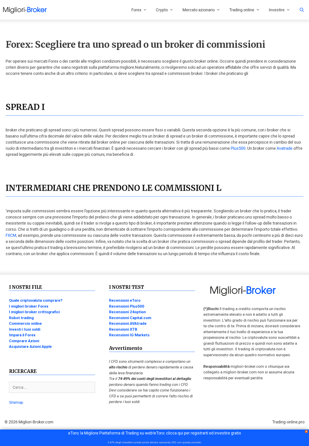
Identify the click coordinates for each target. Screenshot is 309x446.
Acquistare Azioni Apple (30, 346)
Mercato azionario (199, 9)
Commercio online (25, 323)
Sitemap (16, 402)
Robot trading (21, 318)
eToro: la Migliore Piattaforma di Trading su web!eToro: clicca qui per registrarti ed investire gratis (154, 433)
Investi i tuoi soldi (24, 329)
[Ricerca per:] (52, 387)
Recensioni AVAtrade (128, 323)
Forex (136, 9)
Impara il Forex (22, 335)
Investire (277, 9)
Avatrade (284, 148)
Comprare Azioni (24, 341)
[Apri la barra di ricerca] (302, 10)
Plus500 (238, 148)
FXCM (11, 235)
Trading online (241, 9)
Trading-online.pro (288, 422)
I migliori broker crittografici (34, 312)
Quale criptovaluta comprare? (35, 300)
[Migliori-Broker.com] (26, 10)
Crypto (162, 9)
